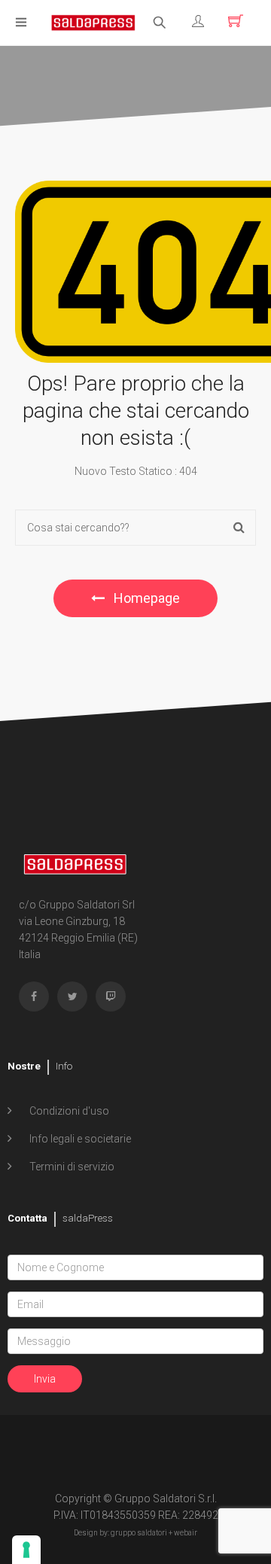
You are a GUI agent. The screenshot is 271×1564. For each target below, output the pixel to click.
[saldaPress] (93, 21)
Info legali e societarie (79, 1139)
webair (185, 1533)
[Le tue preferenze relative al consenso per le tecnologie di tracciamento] (26, 1549)
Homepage (145, 598)
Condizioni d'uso (68, 1111)
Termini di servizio (70, 1167)
